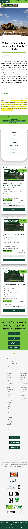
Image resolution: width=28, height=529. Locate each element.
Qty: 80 (23, 221)
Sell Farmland (14, 347)
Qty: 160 (22, 170)
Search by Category (13, 152)
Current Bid (13, 142)
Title (13, 135)
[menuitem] (13, 132)
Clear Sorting (13, 149)
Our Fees (14, 437)
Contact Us (14, 338)
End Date (13, 132)
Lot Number (13, 139)
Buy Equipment (14, 343)
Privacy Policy (14, 447)
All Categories (13, 146)
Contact (17, 0)
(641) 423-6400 (23, 0)
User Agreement (15, 442)
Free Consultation (5, 1)
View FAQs (14, 334)
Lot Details (14, 209)
